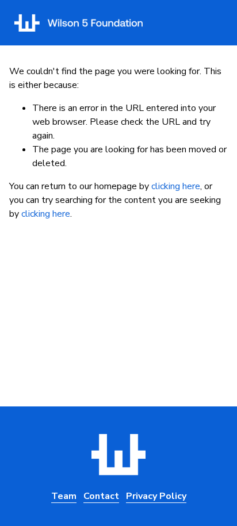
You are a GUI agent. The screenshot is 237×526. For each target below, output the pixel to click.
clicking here (175, 186)
